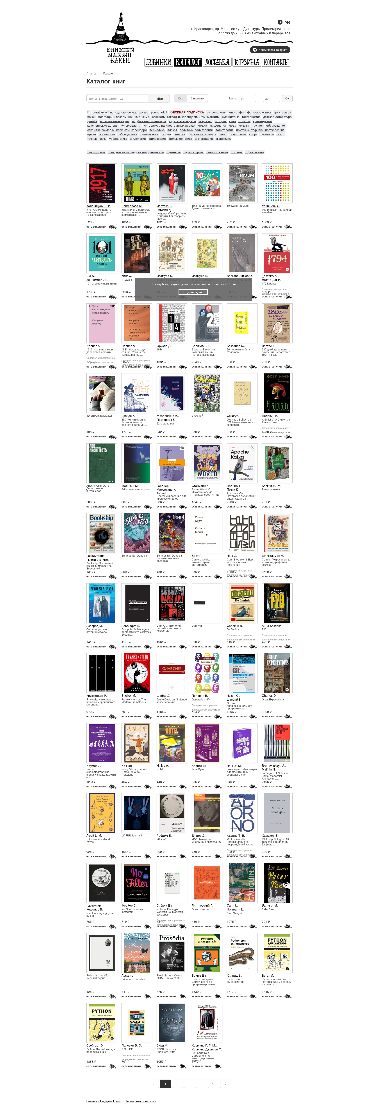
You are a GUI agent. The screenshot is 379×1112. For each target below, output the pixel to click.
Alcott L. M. (94, 835)
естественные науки (114, 121)
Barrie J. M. (270, 905)
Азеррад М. (94, 625)
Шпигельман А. (273, 555)
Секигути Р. (235, 415)
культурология (131, 125)
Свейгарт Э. (95, 1045)
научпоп (258, 125)
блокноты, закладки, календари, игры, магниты (185, 116)
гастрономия (251, 116)
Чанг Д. (232, 555)
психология (106, 134)
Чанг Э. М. (234, 765)
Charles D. (269, 695)
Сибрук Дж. (165, 905)
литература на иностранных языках (169, 125)
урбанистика (118, 138)
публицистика (127, 134)
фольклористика (180, 138)
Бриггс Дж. (199, 975)
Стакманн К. (200, 485)
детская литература (277, 116)
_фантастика (254, 152)
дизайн (92, 121)
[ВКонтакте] (287, 22)
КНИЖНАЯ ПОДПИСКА (187, 112)
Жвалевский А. (167, 415)
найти (159, 98)
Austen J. (128, 975)
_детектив (173, 152)
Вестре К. (268, 345)
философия (157, 138)
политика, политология (196, 129)
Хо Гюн (127, 765)
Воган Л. (268, 975)
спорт (253, 134)
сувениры (267, 134)
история (221, 121)
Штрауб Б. (234, 699)
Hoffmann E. (235, 909)
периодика (157, 129)
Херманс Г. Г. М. (204, 1045)
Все (180, 98)
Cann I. (232, 905)
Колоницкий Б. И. (98, 205)
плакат (172, 129)
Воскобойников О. (240, 275)
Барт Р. (197, 555)
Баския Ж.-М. (271, 485)
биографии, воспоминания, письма (123, 116)
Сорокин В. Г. (236, 625)
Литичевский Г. (202, 905)
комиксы (244, 121)
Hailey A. (163, 765)
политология (224, 129)
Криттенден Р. (96, 695)
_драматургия (193, 152)
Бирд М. (162, 1045)
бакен (91, 116)
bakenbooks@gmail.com (103, 1101)
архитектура (282, 112)
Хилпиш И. (234, 975)
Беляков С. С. (201, 345)
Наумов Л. (93, 765)
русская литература (202, 134)
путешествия (149, 134)
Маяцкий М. (130, 485)
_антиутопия (96, 152)
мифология (218, 125)
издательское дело (182, 121)
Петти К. (233, 489)
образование (275, 125)
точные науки (97, 138)
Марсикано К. (166, 489)
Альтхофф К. (131, 625)
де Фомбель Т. (97, 279)
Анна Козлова (272, 625)
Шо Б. (90, 275)
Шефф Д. (163, 695)
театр (280, 134)
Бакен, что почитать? (141, 1101)
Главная (91, 73)
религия (179, 134)
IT (88, 112)
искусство (205, 121)
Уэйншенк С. (271, 205)
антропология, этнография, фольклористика (239, 112)
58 (213, 1084)
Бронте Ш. (199, 765)
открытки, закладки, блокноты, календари (117, 129)
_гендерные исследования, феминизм (136, 152)
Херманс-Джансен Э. (207, 1049)
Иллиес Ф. (93, 345)
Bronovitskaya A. (273, 765)
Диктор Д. (198, 835)
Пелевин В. (270, 415)
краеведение (262, 121)
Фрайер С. (129, 905)
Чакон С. (233, 695)
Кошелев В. (94, 909)
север (223, 134)
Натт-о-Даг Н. (271, 279)
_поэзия (237, 152)
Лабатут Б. (164, 835)
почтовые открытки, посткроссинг (260, 129)
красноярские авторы (102, 125)
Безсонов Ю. (236, 345)
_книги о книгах (217, 152)
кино (232, 121)
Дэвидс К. (128, 415)
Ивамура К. (165, 275)
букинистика (231, 116)
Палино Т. (234, 485)
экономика (223, 138)
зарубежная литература (149, 121)
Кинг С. (127, 275)
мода (232, 125)
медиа (202, 125)
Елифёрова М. (132, 205)
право (91, 134)
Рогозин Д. (164, 209)
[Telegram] (280, 22)
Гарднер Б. (164, 485)
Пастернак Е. (166, 419)
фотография (204, 138)
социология (238, 134)
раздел (166, 134)
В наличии (197, 98)
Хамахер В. (270, 835)
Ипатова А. (164, 205)
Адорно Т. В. (236, 835)
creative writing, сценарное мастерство (120, 112)
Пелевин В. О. (132, 1045)
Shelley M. (129, 695)
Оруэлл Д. (164, 345)
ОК (287, 98)
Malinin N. (269, 769)
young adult (159, 112)
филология (138, 138)
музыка (244, 125)
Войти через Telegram (273, 50)
